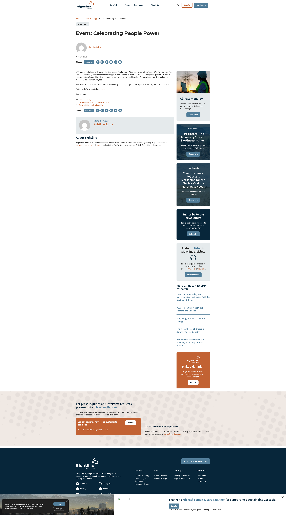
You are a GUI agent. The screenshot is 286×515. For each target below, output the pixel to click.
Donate (187, 5)
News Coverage (160, 478)
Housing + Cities (142, 484)
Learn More (193, 114)
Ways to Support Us (182, 478)
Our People (201, 475)
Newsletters (201, 5)
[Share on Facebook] (106, 62)
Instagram (106, 483)
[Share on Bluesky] (120, 62)
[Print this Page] (115, 62)
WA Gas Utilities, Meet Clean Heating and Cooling (190, 309)
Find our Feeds (193, 275)
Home (78, 18)
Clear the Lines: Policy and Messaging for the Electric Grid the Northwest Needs (193, 297)
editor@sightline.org (172, 434)
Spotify (186, 268)
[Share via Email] (111, 62)
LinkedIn (105, 488)
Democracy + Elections (140, 479)
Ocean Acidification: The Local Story (91, 105)
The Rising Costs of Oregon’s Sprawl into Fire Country (190, 330)
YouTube (201, 268)
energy (89, 145)
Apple (192, 268)
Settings (59, 509)
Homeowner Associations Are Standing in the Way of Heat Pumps (190, 342)
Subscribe (193, 234)
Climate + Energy (90, 18)
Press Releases (160, 475)
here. (103, 89)
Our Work (113, 5)
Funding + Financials (182, 475)
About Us (155, 5)
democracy (80, 145)
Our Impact (138, 5)
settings (30, 508)
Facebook (84, 483)
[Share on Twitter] (98, 62)
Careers (200, 478)
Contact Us (201, 481)
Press (127, 5)
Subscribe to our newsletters (196, 461)
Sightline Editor (94, 47)
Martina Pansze (106, 407)
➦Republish (89, 62)
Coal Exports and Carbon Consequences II (94, 102)
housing (99, 145)
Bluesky (83, 488)
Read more (193, 154)
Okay (59, 504)
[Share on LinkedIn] (102, 62)
